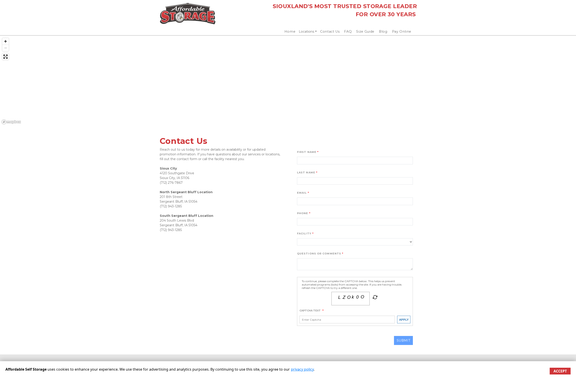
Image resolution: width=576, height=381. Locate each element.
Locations (306, 31)
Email (302, 192)
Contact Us (330, 31)
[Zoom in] (5, 41)
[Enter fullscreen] (5, 56)
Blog (383, 31)
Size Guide (365, 31)
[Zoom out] (5, 48)
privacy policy (302, 369)
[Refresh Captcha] (375, 298)
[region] (288, 81)
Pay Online (402, 31)
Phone (302, 213)
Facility (304, 233)
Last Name (306, 172)
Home (290, 31)
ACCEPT (560, 371)
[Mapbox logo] (11, 122)
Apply (404, 319)
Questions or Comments (319, 253)
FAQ (348, 31)
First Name (306, 152)
